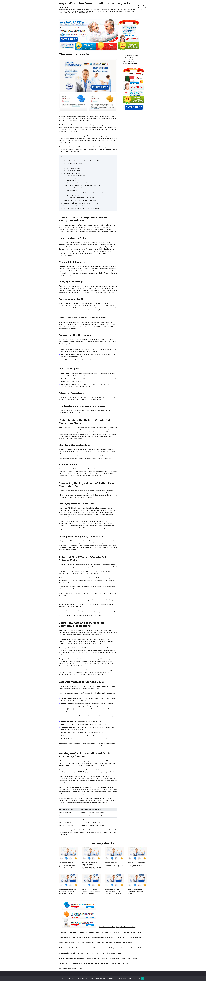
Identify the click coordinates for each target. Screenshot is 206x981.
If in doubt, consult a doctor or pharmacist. (79, 182)
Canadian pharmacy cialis (81, 937)
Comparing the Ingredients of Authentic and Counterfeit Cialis (83, 193)
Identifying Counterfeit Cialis (75, 188)
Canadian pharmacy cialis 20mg (103, 937)
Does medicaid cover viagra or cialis (90, 864)
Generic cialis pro (128, 59)
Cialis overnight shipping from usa (71, 953)
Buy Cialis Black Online (141, 7)
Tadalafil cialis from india (119, 963)
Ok (142, 978)
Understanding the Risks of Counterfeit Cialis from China (81, 185)
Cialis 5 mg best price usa (85, 943)
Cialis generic (113, 948)
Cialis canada (127, 943)
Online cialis (88, 963)
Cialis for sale (86, 948)
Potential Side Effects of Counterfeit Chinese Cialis (79, 200)
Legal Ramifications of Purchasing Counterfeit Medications (82, 203)
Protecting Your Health (74, 170)
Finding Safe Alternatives (74, 166)
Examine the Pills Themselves (76, 175)
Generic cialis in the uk (67, 889)
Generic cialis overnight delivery (70, 963)
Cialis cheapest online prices (69, 948)
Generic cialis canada (129, 958)
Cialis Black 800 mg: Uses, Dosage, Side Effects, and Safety (117, 927)
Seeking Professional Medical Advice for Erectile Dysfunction (82, 208)
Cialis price (89, 953)
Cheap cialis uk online (130, 63)
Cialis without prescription (98, 932)
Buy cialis (62, 932)
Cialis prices (100, 953)
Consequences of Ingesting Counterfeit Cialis (80, 197)
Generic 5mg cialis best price (97, 958)
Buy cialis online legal (113, 863)
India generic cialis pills (136, 863)
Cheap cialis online (134, 937)
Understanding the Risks (74, 163)
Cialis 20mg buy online (113, 889)
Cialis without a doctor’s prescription (72, 958)
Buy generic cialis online (132, 932)
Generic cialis (114, 958)
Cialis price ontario (66, 863)
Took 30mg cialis (128, 61)
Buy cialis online (115, 932)
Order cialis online (101, 963)
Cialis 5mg (100, 943)
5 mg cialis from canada (130, 55)
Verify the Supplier (72, 178)
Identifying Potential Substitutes (76, 195)
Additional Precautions (73, 180)
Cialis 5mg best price (113, 943)
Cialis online (142, 948)
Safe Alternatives (72, 190)
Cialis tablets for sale (113, 953)
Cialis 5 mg (72, 932)
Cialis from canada (99, 948)
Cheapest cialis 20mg (66, 943)
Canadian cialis (64, 937)
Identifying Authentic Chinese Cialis (74, 173)
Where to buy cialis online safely (70, 968)
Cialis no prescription (128, 948)
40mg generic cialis (89, 889)
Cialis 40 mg (82, 932)
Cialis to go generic (135, 889)
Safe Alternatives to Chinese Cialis (74, 206)
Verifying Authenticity (73, 168)
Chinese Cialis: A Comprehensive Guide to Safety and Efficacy (82, 161)
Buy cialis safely (128, 57)
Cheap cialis (121, 937)
